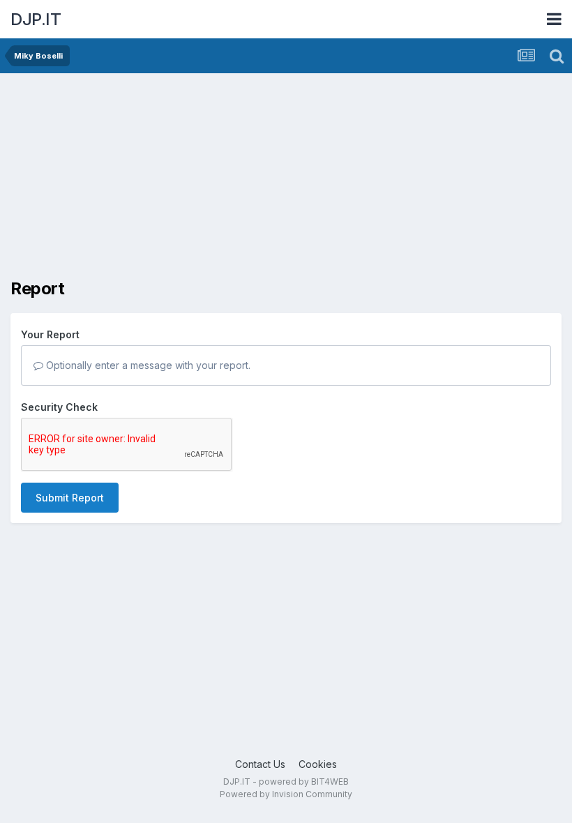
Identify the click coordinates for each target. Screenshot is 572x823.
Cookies (318, 764)
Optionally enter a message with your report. (146, 365)
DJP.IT (35, 19)
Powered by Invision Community (286, 794)
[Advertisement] (173, 181)
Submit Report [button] (70, 498)
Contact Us (260, 764)
